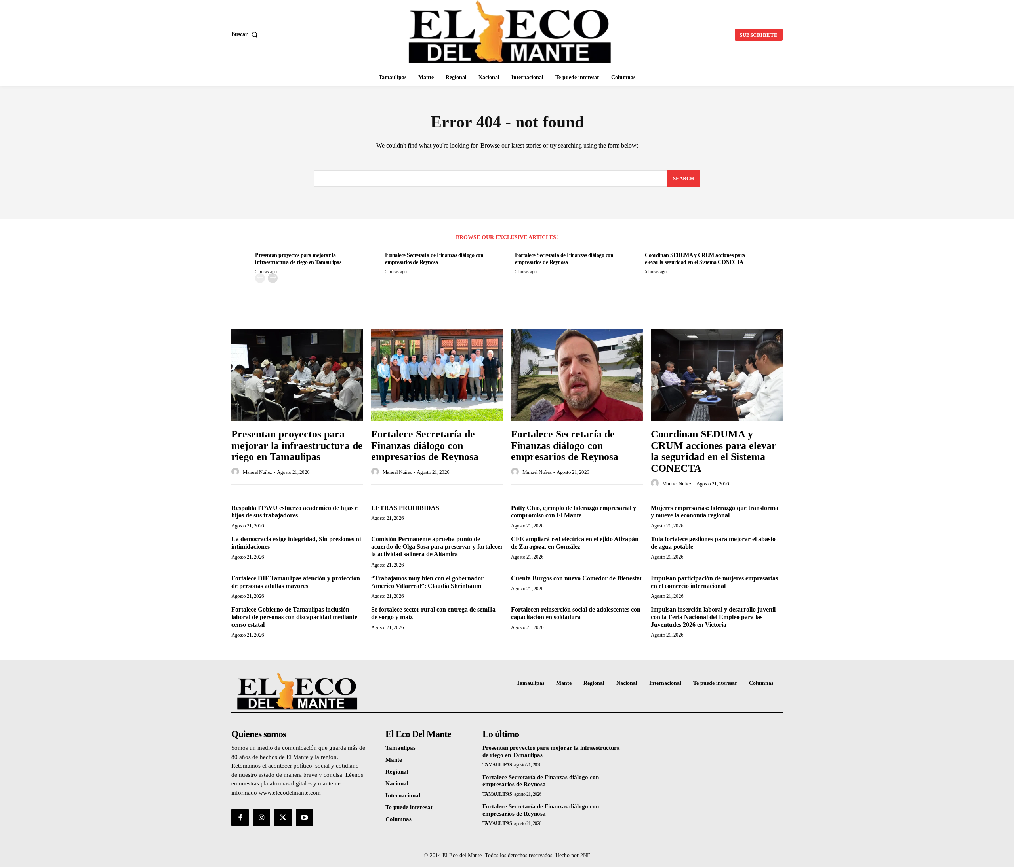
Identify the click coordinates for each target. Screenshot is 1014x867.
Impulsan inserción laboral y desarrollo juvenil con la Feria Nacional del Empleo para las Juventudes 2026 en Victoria (713, 617)
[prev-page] (260, 278)
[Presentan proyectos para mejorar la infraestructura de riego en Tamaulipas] (297, 375)
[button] (246, 34)
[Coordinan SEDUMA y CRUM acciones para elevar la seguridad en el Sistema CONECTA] (717, 375)
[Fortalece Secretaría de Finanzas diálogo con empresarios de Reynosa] (437, 375)
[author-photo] (236, 472)
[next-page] (273, 278)
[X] (283, 817)
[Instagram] (261, 817)
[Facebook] (240, 817)
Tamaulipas (497, 765)
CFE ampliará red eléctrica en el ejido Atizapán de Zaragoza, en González (575, 543)
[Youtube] (304, 817)
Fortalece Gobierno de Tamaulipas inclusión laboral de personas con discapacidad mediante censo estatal (294, 617)
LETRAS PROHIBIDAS (405, 507)
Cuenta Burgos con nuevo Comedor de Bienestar (576, 578)
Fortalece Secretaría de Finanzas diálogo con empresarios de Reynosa (424, 445)
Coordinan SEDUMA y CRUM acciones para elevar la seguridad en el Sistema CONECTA (713, 451)
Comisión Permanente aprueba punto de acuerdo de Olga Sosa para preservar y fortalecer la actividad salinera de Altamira (437, 546)
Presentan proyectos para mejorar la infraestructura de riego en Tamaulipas (297, 445)
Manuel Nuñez (257, 472)
